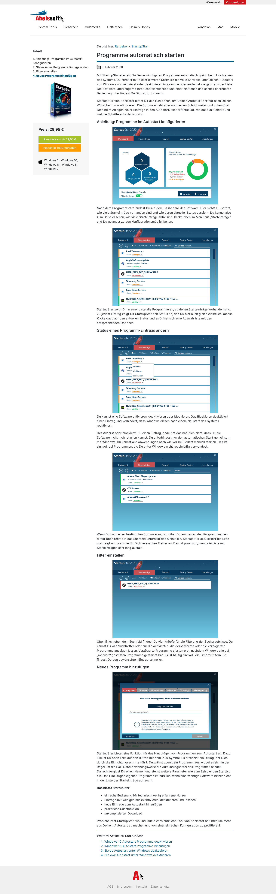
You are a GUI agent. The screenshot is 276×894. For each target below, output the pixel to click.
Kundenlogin (235, 2)
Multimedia (92, 27)
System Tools (47, 27)
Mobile (235, 27)
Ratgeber (122, 46)
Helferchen (115, 27)
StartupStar (139, 46)
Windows (204, 27)
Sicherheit (71, 27)
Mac (220, 27)
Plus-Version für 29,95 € (60, 139)
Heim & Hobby (140, 27)
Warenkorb (213, 2)
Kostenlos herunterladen (59, 148)
